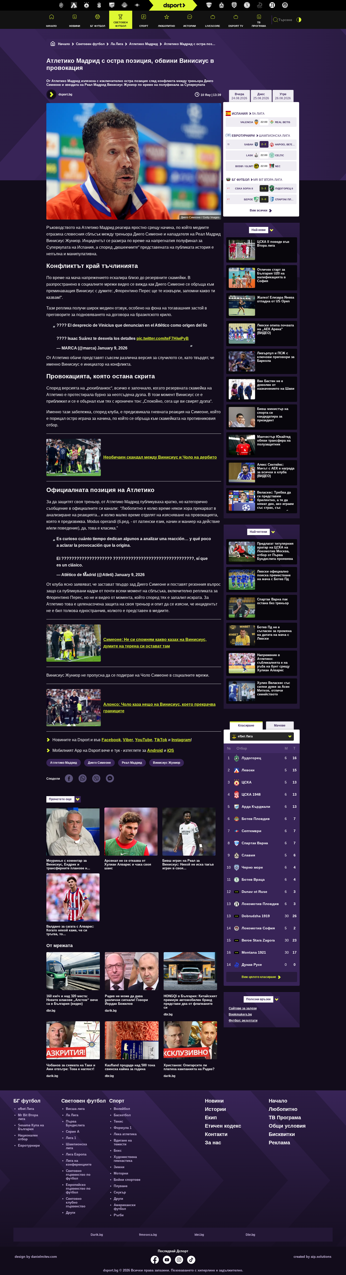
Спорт (143, 26)
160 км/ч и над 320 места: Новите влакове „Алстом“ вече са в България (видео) (72, 1000)
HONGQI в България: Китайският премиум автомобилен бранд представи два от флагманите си (190, 1001)
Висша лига (75, 1109)
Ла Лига (117, 44)
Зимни (119, 1167)
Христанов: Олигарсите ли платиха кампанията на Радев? (189, 1067)
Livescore (212, 26)
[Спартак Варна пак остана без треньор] (261, 607)
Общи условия (287, 1126)
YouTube (143, 740)
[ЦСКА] (86, 5)
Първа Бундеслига (75, 1123)
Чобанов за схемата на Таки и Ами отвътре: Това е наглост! (70, 1067)
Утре (283, 96)
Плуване (120, 1186)
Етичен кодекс (223, 1126)
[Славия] (221, 5)
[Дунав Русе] (259, 5)
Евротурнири (29, 1145)
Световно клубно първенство (75, 1202)
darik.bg (111, 1010)
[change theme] (299, 19)
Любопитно (166, 26)
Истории (189, 26)
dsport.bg (65, 94)
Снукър (120, 1192)
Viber (128, 740)
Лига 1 (71, 1138)
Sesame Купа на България (31, 1127)
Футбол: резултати (243, 1020)
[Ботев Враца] (247, 5)
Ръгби (119, 1215)
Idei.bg (199, 1235)
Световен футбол (120, 24)
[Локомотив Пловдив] (272, 5)
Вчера (239, 96)
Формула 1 (122, 1128)
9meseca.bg (148, 1235)
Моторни (121, 1173)
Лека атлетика (125, 1134)
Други (70, 1212)
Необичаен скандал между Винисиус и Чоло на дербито (160, 457)
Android (155, 750)
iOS (170, 750)
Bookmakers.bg (240, 1014)
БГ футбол (97, 26)
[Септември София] (137, 5)
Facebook (111, 740)
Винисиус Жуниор (166, 762)
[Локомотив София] (285, 5)
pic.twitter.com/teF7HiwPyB (163, 338)
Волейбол (122, 1109)
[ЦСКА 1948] (99, 5)
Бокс (118, 1150)
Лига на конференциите (78, 1162)
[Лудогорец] (61, 5)
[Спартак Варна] (209, 5)
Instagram (181, 740)
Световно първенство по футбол (78, 1174)
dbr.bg (50, 1010)
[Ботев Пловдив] (124, 5)
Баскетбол (122, 1115)
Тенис (118, 1121)
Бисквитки (282, 1134)
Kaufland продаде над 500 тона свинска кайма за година (130, 1067)
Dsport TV (235, 26)
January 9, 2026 (112, 348)
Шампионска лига (261, 136)
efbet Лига (26, 1109)
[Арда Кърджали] (112, 5)
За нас (213, 1142)
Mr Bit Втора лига (257, 180)
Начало (51, 26)
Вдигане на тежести (123, 1142)
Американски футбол (125, 1207)
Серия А (72, 1131)
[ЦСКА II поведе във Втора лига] (261, 249)
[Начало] (52, 44)
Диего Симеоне (99, 762)
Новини (74, 26)
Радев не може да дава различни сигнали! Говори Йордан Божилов (126, 1000)
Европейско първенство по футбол (78, 1188)
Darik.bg (97, 1235)
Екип (211, 1117)
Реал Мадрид (132, 762)
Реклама (279, 1142)
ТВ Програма (259, 24)
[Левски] (74, 5)
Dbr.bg (250, 1235)
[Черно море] (234, 5)
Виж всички (258, 210)
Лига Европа (76, 1154)
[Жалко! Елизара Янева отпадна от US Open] (261, 305)
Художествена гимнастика (125, 1159)
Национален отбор (28, 1137)
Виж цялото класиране (259, 977)
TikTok (160, 740)
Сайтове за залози (243, 1008)
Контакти (216, 1134)
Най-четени (258, 532)
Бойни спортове (127, 1180)
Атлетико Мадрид (143, 44)
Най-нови (258, 230)
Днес (261, 96)
